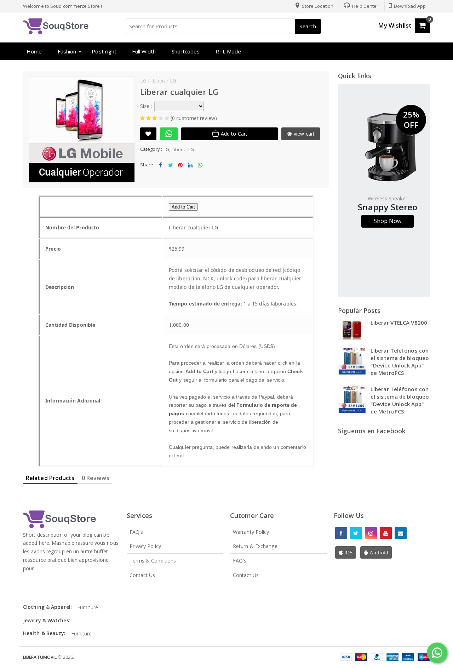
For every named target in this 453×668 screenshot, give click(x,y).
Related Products (50, 478)
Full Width (144, 51)
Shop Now (388, 221)
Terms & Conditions (153, 560)
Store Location (317, 6)
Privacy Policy (145, 546)
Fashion (67, 51)
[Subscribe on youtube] (386, 533)
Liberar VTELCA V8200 (399, 322)
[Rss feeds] (401, 533)
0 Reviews (95, 478)
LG (166, 149)
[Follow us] (356, 533)
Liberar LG (183, 149)
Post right (104, 51)
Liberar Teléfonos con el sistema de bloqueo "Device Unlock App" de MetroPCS (400, 361)
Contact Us (142, 575)
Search (307, 26)
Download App (409, 6)
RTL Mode (228, 51)
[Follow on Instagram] (371, 533)
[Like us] (341, 533)
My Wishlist (395, 25)
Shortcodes (186, 51)
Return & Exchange (255, 546)
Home (34, 51)
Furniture (87, 607)
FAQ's (136, 532)
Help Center (364, 6)
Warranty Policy (251, 532)
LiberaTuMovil (40, 657)
